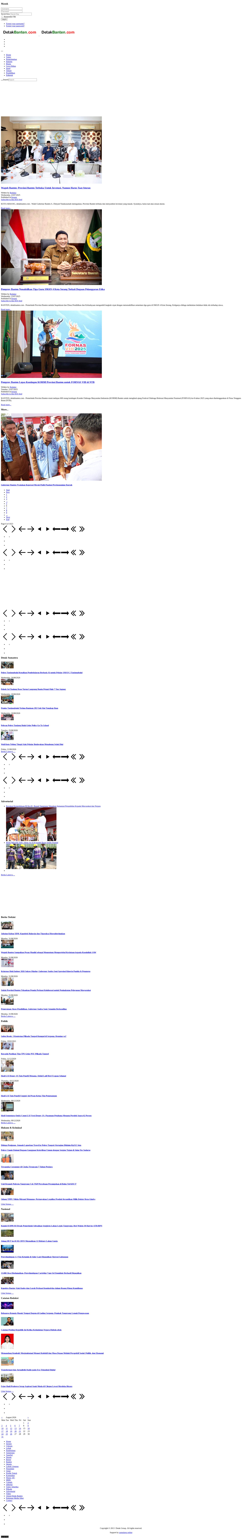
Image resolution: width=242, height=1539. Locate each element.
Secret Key (5, 14)
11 (7, 1428)
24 (2, 1434)
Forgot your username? (15, 24)
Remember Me (10, 17)
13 (15, 1428)
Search (5, 80)
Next (8, 517)
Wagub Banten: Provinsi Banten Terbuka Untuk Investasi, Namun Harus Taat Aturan (45, 188)
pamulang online (125, 1532)
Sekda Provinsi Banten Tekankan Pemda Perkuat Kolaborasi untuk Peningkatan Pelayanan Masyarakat (46, 990)
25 (7, 1434)
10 (2, 1428)
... (7, 501)
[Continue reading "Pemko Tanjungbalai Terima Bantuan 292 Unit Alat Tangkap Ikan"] (7, 703)
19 (11, 1431)
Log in (4, 19)
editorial (9, 1485)
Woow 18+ (10, 1478)
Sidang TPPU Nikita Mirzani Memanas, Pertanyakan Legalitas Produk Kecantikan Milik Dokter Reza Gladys (48, 1199)
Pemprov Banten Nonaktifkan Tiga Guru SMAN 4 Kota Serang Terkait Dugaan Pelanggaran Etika (53, 289)
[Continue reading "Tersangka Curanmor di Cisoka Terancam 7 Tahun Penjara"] (7, 1162)
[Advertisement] (76, 98)
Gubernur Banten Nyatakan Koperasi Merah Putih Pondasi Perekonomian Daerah (36, 485)
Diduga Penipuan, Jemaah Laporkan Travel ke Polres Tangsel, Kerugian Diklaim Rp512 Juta (41, 1145)
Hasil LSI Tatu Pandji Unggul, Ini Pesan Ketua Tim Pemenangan (29, 1096)
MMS (8, 1480)
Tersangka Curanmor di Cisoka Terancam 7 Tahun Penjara (27, 1167)
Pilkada (9, 1489)
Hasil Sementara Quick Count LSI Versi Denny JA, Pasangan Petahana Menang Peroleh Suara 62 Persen (46, 1116)
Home (8, 1441)
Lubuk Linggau (12, 1466)
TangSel (9, 1455)
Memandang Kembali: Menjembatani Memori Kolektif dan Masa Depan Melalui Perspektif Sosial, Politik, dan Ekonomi (52, 1353)
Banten (9, 1462)
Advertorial (10, 1491)
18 (7, 1431)
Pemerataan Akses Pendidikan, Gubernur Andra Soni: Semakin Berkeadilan (34, 1009)
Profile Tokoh (11, 1473)
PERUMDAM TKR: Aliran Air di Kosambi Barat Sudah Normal (32, 843)
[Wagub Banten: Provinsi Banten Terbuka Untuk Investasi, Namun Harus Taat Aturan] (51, 183)
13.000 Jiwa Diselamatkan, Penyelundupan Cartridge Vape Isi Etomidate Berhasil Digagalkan (41, 1273)
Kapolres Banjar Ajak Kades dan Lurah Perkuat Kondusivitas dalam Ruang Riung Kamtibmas (42, 1288)
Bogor (8, 1460)
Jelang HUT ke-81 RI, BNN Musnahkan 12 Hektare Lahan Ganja (29, 1241)
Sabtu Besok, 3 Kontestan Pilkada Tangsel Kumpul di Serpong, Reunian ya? (33, 1036)
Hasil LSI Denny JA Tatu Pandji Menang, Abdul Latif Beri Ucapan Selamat (33, 1076)
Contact (9, 1500)
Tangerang (10, 1453)
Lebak (8, 1448)
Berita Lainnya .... (8, 751)
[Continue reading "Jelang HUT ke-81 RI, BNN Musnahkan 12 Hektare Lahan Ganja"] (7, 1236)
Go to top (5, 1537)
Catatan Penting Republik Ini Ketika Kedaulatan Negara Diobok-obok (31, 1330)
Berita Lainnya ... (8, 875)
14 (20, 1428)
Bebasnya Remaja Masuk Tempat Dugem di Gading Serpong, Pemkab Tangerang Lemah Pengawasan (45, 1313)
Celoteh (9, 1482)
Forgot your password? (15, 26)
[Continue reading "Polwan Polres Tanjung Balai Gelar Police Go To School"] (7, 720)
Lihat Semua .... (7, 1204)
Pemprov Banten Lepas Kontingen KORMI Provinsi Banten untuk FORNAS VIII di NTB (48, 382)
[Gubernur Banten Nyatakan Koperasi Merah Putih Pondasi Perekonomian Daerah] (51, 480)
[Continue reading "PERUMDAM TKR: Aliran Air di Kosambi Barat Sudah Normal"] (31, 868)
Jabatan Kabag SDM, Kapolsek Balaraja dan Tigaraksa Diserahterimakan (33, 934)
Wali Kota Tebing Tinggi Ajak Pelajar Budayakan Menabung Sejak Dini (32, 744)
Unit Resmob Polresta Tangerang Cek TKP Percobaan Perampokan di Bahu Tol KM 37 (38, 1184)
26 (11, 1434)
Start (8, 490)
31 (2, 1437)
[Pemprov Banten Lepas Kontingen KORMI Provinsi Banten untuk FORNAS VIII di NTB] (51, 377)
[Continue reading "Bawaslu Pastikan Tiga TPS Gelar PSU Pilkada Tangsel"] (7, 1049)
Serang (14, 197)
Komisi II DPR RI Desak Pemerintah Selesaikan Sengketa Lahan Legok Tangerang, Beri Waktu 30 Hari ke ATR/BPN (51, 1226)
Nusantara (10, 1469)
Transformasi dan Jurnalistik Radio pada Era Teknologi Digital (28, 1370)
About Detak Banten (14, 1496)
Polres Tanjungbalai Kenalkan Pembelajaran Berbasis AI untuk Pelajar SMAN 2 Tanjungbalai (41, 673)
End (7, 519)
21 (20, 1431)
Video (8, 1494)
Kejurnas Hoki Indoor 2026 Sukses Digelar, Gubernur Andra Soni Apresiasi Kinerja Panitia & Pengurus (45, 971)
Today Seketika (12, 1487)
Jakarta (9, 1464)
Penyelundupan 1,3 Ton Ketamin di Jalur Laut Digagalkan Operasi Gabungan (34, 1257)
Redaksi (13, 193)
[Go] (2, 80)
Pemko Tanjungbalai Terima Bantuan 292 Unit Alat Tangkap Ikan (29, 708)
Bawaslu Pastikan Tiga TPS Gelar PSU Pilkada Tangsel (25, 1054)
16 (29, 1428)
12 (11, 1428)
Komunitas (10, 1475)
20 (15, 1431)
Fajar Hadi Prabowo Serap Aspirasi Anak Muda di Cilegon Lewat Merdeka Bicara (36, 1386)
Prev (8, 492)
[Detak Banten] (39, 35)
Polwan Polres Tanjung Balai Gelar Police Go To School (25, 725)
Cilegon (9, 1446)
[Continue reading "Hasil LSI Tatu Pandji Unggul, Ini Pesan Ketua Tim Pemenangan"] (7, 1091)
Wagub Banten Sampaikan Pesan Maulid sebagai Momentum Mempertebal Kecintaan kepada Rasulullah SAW (48, 952)
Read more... (6, 208)
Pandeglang (10, 1450)
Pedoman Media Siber (15, 1498)
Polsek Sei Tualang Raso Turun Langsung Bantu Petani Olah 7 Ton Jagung (33, 689)
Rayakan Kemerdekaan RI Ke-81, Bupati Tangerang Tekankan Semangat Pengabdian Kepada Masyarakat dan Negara (53, 806)
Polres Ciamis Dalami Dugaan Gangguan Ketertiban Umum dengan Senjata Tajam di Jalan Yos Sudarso (45, 1150)
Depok (8, 1457)
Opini (8, 1471)
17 (2, 1431)
